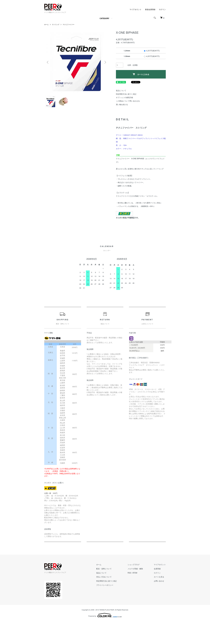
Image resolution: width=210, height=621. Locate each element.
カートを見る (159, 577)
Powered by (92, 616)
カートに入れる (143, 74)
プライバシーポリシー (104, 585)
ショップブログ (134, 564)
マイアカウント (135, 9)
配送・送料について (104, 568)
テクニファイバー (68, 24)
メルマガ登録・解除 (135, 568)
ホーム (46, 24)
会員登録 (157, 568)
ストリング (55, 24)
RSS (129, 573)
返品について (121, 90)
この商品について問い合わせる (128, 101)
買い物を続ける (122, 104)
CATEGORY (104, 18)
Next (105, 62)
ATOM (134, 573)
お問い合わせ (159, 581)
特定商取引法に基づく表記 (126, 94)
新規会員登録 (150, 9)
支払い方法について (104, 577)
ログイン (162, 9)
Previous (48, 62)
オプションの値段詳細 (124, 97)
